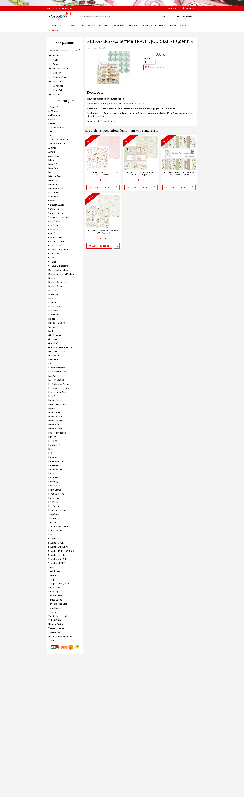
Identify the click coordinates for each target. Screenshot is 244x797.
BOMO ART (53, 196)
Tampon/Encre (60, 77)
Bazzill (51, 172)
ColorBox (52, 233)
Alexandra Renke (56, 127)
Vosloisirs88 (54, 632)
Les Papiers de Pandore (59, 388)
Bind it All (52, 184)
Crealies (52, 261)
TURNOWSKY (54, 620)
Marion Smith (54, 412)
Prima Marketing (56, 493)
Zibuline (52, 640)
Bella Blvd (53, 180)
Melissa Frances (55, 420)
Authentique (54, 155)
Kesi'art (52, 363)
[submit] (164, 16)
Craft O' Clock (54, 245)
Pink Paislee (54, 485)
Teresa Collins (55, 599)
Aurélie (51, 151)
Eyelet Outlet (54, 306)
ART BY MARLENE (56, 143)
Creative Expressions (58, 265)
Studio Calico (54, 587)
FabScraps (53, 310)
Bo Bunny (53, 192)
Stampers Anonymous (58, 583)
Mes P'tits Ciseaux (57, 432)
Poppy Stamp (54, 489)
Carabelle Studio (56, 204)
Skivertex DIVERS (56, 542)
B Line (51, 160)
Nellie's (51, 449)
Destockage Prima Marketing (62, 274)
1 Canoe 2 (53, 107)
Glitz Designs (54, 335)
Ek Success (53, 302)
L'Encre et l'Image (56, 367)
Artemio (52, 147)
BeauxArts (58, 90)
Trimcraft (52, 612)
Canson (52, 200)
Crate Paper (54, 253)
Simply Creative (55, 530)
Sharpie (52, 522)
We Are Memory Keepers (60, 636)
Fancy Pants (54, 314)
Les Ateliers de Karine (58, 384)
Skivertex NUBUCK (57, 563)
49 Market (53, 111)
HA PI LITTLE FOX (56, 351)
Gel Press (52, 327)
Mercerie (57, 81)
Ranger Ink (53, 498)
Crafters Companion (58, 249)
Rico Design (53, 506)
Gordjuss (52, 339)
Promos (183, 25)
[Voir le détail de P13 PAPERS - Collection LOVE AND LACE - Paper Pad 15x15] (193, 187)
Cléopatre (53, 229)
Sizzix (51, 534)
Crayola (52, 257)
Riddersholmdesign (57, 510)
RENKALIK (53, 502)
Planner (56, 55)
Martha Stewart (55, 416)
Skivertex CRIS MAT (57, 538)
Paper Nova (54, 457)
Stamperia (53, 579)
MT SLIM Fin (54, 441)
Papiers (56, 64)
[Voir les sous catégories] (49, 55)
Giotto (51, 331)
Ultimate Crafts (55, 624)
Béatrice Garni (55, 176)
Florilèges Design (56, 322)
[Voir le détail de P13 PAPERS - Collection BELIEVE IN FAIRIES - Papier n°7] (117, 187)
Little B (51, 396)
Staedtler (52, 575)
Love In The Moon (57, 404)
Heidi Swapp (54, 355)
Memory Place (55, 428)
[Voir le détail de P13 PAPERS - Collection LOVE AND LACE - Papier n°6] (117, 246)
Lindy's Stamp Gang (57, 392)
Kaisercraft (53, 359)
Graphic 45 (53, 343)
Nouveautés (53, 30)
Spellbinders (54, 571)
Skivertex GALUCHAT (58, 546)
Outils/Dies (58, 72)
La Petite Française (57, 371)
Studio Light (54, 591)
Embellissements (61, 68)
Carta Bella (53, 208)
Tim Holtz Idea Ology (58, 603)
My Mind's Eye (55, 445)
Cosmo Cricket (55, 237)
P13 (50, 453)
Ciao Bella (53, 225)
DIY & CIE (52, 290)
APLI (50, 135)
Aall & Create (54, 115)
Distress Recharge (57, 282)
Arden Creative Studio (58, 139)
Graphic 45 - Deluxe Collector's (62, 347)
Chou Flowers (54, 221)
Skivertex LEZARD (56, 555)
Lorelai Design (55, 400)
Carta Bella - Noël (56, 212)
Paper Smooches (56, 461)
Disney (51, 278)
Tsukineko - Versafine (58, 616)
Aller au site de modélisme (59, 8)
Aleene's (52, 123)
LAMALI (52, 375)
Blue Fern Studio (56, 188)
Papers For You (55, 469)
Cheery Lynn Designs (58, 217)
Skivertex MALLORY (57, 559)
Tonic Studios (54, 607)
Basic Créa (53, 164)
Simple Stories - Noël (58, 526)
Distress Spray (55, 286)
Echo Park (53, 298)
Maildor (52, 408)
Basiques (57, 94)
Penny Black (54, 477)
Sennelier (52, 518)
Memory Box (54, 424)
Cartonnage (58, 85)
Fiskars (51, 318)
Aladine (51, 119)
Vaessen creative (56, 628)
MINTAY (52, 436)
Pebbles (52, 473)
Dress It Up (53, 294)
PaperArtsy (53, 465)
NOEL (55, 59)
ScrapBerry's (54, 514)
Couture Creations (57, 241)
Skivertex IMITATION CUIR (61, 550)
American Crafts (56, 131)
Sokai (51, 567)
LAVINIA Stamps (56, 379)
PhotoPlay (53, 481)
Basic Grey (53, 168)
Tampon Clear (55, 595)
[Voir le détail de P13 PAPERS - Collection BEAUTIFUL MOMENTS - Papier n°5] (155, 187)
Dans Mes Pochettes (58, 270)
